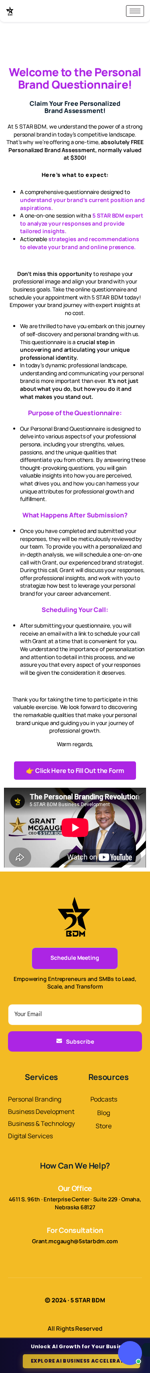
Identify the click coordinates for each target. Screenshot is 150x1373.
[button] (130, 1353)
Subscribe (80, 1041)
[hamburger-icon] (135, 11)
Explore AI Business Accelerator (81, 1360)
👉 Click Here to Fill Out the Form (75, 770)
